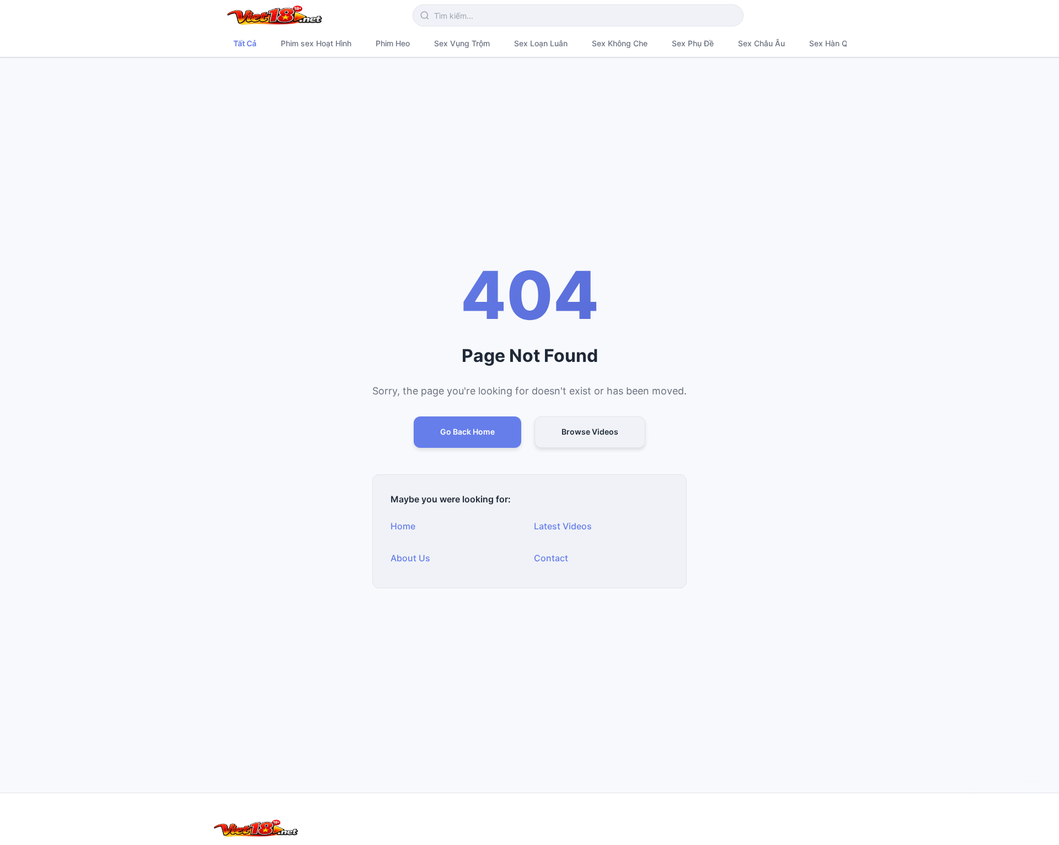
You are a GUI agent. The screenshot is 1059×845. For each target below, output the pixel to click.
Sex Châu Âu (761, 43)
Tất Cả (244, 43)
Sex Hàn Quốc (835, 43)
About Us (410, 558)
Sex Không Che (620, 43)
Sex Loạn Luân (541, 43)
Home (403, 526)
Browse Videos (589, 431)
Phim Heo (393, 43)
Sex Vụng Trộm (462, 43)
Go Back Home (467, 431)
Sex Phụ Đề (693, 43)
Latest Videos (563, 526)
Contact (551, 558)
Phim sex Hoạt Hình (316, 43)
